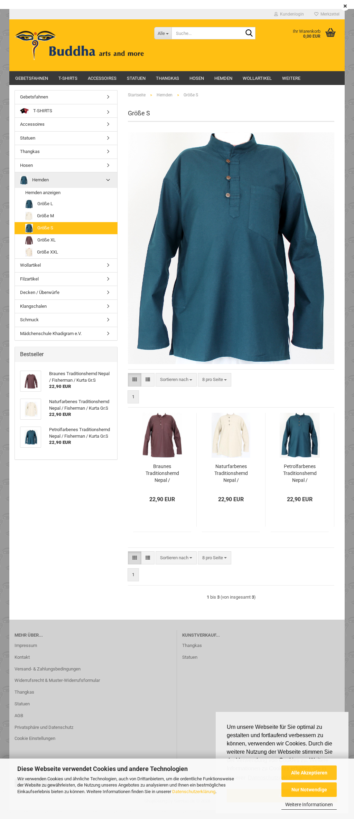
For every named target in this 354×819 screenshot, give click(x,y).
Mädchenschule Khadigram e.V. (51, 333)
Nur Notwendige (309, 789)
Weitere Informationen (309, 804)
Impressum (26, 645)
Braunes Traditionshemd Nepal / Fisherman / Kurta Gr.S (162, 474)
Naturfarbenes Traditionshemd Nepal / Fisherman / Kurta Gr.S (231, 474)
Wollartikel (257, 78)
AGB (19, 715)
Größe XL (46, 239)
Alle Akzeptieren (309, 772)
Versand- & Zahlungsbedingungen (48, 669)
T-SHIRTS (67, 78)
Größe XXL (47, 252)
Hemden (223, 78)
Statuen (136, 78)
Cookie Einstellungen (35, 738)
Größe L (44, 203)
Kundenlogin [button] (291, 14)
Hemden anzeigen (42, 192)
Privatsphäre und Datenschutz (44, 727)
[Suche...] (248, 33)
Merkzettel (328, 14)
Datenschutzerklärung (193, 791)
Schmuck (29, 319)
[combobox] (176, 380)
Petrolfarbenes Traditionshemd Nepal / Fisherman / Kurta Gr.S (300, 474)
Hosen (196, 78)
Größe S (44, 227)
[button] (134, 380)
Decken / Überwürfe (39, 292)
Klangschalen (33, 306)
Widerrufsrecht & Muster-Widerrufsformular (57, 680)
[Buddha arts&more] (79, 45)
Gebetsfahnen (31, 78)
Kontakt (22, 657)
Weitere (291, 78)
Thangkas (167, 78)
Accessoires (102, 78)
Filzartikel (29, 279)
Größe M (45, 215)
